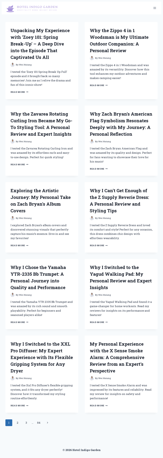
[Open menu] (155, 7)
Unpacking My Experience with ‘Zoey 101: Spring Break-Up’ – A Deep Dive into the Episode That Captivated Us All (40, 43)
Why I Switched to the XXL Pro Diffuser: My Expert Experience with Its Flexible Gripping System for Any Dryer (42, 357)
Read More (19, 92)
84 (38, 422)
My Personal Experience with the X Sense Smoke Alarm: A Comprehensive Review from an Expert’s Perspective (117, 357)
